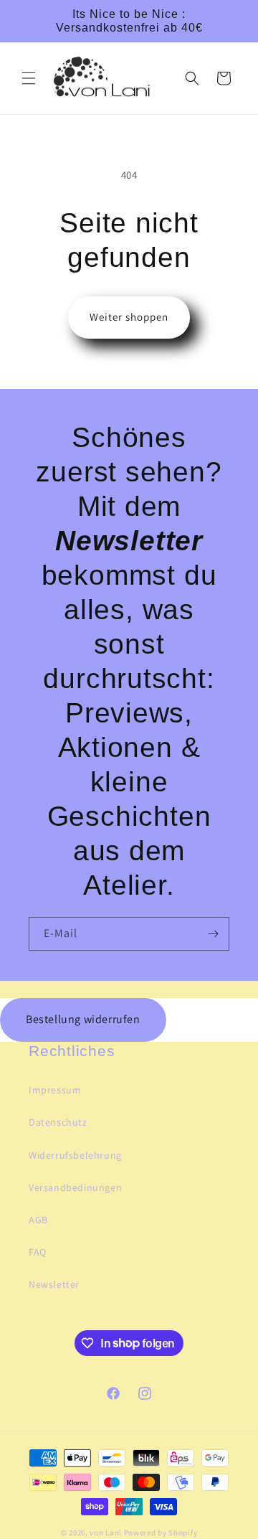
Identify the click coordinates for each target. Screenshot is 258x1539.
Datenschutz (58, 1122)
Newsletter (54, 1284)
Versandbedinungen (75, 1187)
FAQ (38, 1252)
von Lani (106, 1533)
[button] (28, 78)
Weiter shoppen (129, 317)
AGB (38, 1219)
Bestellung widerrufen (83, 1019)
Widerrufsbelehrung (75, 1155)
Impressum (55, 1089)
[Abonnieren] (213, 934)
